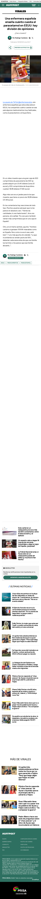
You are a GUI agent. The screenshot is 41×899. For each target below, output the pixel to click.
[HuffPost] (8, 833)
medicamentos (12, 263)
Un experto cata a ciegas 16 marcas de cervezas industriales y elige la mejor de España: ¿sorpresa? (28, 543)
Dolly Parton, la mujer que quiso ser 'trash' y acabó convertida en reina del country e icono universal (25, 625)
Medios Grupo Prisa (20, 894)
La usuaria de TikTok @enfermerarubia (17, 102)
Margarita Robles (23, 1)
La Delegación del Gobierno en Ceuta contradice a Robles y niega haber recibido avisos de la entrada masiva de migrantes (25, 665)
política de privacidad (27, 847)
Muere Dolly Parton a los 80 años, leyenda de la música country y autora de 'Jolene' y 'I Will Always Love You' (24, 692)
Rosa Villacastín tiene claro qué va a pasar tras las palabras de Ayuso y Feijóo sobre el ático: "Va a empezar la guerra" (25, 706)
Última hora (34, 5)
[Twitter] (32, 38)
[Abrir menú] (3, 5)
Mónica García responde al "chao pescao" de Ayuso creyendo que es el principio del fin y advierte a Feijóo (25, 679)
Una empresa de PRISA (20, 889)
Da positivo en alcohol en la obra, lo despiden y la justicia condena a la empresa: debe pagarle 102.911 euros (25, 719)
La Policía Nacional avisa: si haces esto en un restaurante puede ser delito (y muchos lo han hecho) (28, 556)
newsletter (6, 847)
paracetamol (26, 263)
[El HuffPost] (12, 5)
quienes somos (6, 841)
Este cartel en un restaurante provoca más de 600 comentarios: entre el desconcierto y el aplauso (28, 532)
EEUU (2, 263)
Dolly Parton (13, 1)
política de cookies (26, 841)
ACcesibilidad (24, 850)
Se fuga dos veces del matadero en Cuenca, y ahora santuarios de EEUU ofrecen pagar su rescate (25, 652)
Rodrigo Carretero (21, 38)
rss (3, 850)
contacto (5, 844)
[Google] (29, 38)
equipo (4, 839)
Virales (20, 11)
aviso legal (23, 844)
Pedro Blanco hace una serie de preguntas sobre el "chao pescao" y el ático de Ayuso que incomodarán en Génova (28, 820)
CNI (30, 1)
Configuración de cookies (28, 839)
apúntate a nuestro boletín (20, 577)
